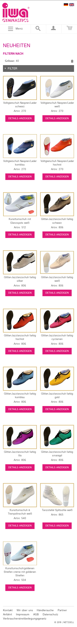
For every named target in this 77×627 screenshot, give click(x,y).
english (71, 4)
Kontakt (8, 610)
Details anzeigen (20, 118)
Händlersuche (45, 610)
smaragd (57, 453)
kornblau (20, 162)
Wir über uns (25, 610)
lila (20, 453)
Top (71, 601)
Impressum (22, 615)
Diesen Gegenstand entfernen (72, 61)
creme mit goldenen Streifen (20, 571)
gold (57, 395)
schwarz (20, 104)
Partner (62, 610)
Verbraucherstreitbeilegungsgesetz (24, 619)
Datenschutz (50, 615)
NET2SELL (68, 622)
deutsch (66, 4)
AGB (36, 615)
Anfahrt (7, 615)
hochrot (57, 162)
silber (20, 279)
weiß (57, 104)
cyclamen (57, 337)
